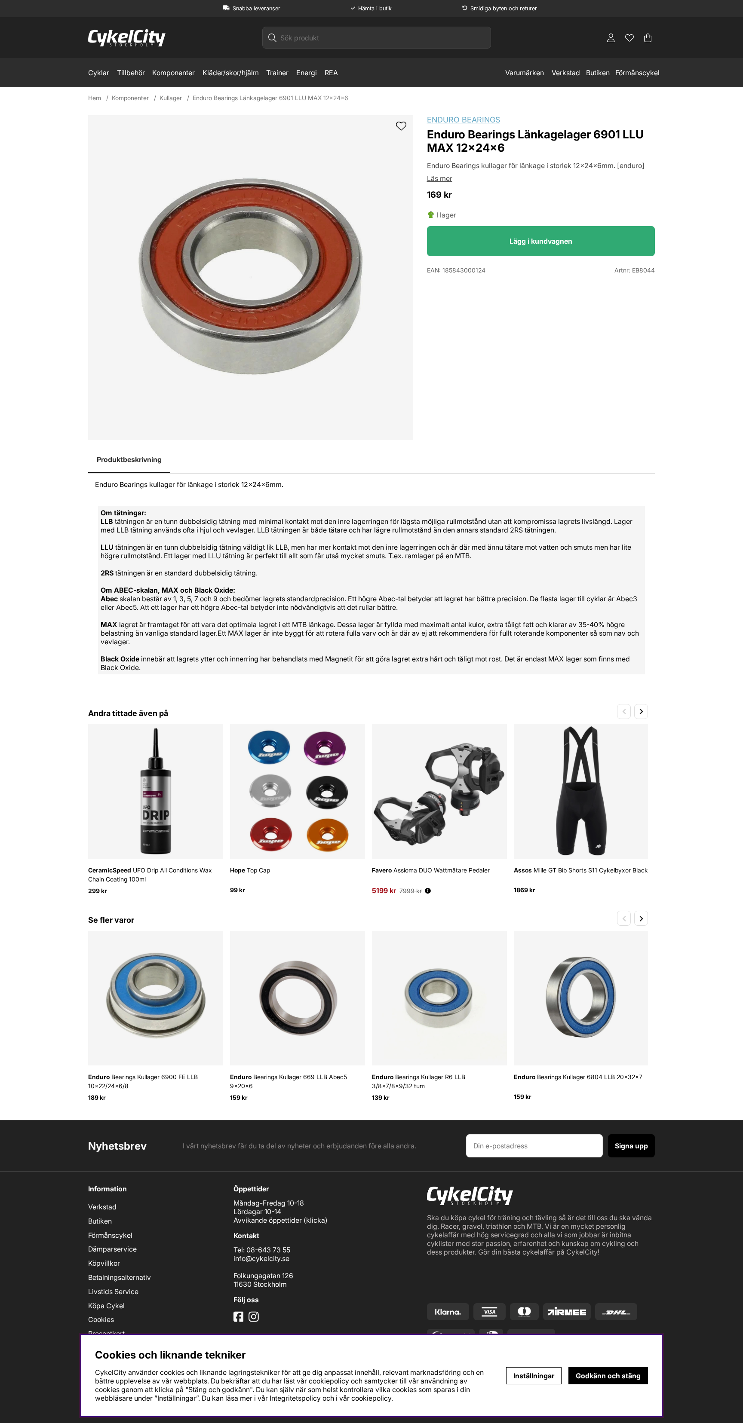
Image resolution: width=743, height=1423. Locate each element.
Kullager (171, 97)
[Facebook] (239, 1320)
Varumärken (524, 72)
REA (331, 72)
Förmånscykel (637, 72)
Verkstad (566, 72)
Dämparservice (112, 1249)
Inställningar (533, 1375)
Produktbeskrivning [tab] (129, 459)
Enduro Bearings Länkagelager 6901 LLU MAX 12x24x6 (270, 97)
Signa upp (631, 1145)
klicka (315, 1220)
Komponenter (173, 72)
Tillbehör (131, 72)
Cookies (101, 1319)
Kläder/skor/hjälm (231, 72)
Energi (306, 72)
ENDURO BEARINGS (463, 119)
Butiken (598, 72)
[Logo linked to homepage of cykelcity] (127, 37)
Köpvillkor (104, 1263)
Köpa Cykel (106, 1305)
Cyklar (98, 72)
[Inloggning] (611, 38)
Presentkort (106, 1333)
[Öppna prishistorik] (428, 890)
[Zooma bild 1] (250, 277)
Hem (94, 97)
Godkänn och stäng (608, 1375)
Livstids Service (113, 1291)
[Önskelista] (629, 38)
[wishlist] (401, 127)
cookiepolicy (371, 1398)
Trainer (277, 72)
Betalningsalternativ (119, 1277)
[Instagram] (255, 1320)
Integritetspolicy (295, 1398)
